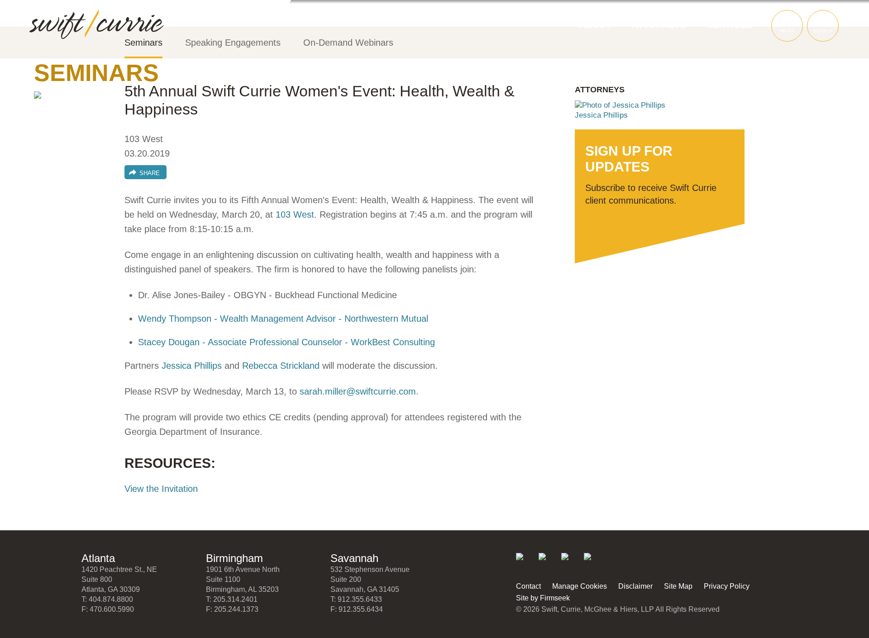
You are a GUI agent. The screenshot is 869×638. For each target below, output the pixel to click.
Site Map (678, 586)
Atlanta (98, 558)
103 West (295, 214)
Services (729, 25)
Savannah (354, 558)
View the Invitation (161, 489)
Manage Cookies (579, 586)
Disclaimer (635, 586)
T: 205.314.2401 (232, 599)
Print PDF (45, 102)
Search (822, 31)
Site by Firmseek (543, 598)
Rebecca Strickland (281, 366)
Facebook (571, 562)
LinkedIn (525, 562)
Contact (528, 586)
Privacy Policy (727, 586)
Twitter (548, 562)
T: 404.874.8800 (107, 599)
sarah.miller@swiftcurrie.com (358, 391)
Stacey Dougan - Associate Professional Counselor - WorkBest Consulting (286, 342)
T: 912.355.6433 (356, 599)
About (595, 25)
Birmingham (234, 558)
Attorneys (659, 25)
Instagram (593, 562)
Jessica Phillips (192, 366)
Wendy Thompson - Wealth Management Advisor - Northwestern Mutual (283, 319)
